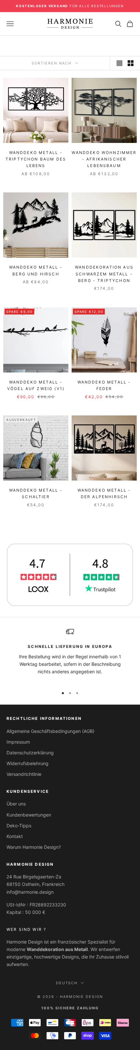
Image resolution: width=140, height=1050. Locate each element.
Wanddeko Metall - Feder (104, 385)
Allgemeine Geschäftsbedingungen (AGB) (50, 731)
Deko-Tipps (19, 825)
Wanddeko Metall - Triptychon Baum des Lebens (36, 159)
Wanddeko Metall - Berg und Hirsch (36, 270)
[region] (70, 655)
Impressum (18, 742)
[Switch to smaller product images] (130, 63)
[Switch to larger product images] (119, 63)
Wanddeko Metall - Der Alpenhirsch (104, 493)
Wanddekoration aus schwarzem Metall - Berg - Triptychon (104, 274)
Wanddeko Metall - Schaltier (36, 493)
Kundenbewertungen (29, 815)
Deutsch (67, 983)
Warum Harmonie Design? (34, 847)
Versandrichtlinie (24, 774)
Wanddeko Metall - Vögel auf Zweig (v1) (35, 385)
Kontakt (15, 836)
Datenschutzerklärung (30, 752)
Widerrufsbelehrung (28, 763)
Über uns (16, 803)
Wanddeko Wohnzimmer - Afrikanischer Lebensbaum (104, 159)
